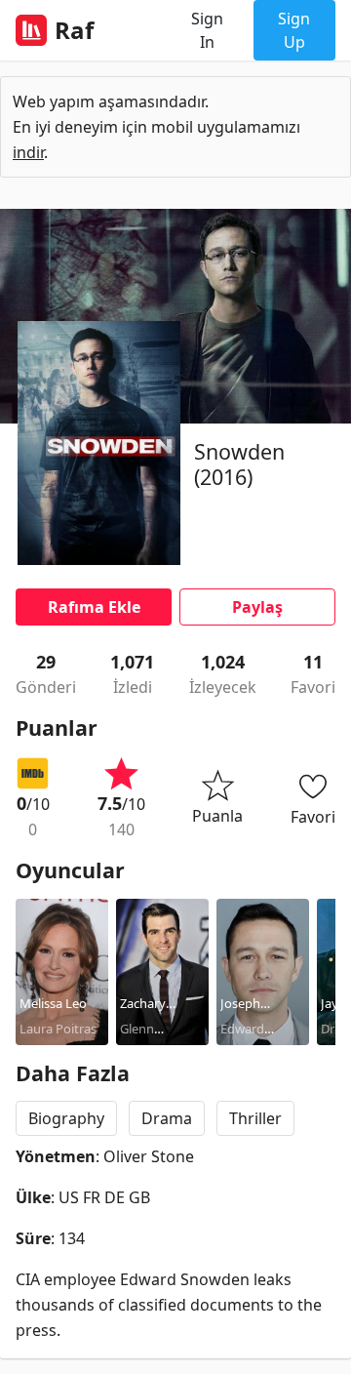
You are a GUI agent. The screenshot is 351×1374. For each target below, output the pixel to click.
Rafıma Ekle (94, 607)
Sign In (207, 30)
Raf (74, 30)
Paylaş (257, 607)
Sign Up (294, 30)
